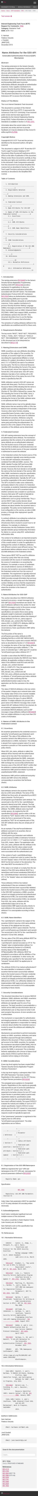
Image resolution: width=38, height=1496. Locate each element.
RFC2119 (14, 343)
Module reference (24, 7)
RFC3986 (14, 814)
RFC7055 (5, 296)
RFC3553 (27, 1173)
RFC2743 (19, 285)
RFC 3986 (6, 1475)
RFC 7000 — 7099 (30, 11)
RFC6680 (21, 280)
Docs (8, 11)
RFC (22, 11)
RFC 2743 (15, 1279)
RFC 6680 (6, 1481)
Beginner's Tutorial (8, 7)
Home (3, 11)
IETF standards (15, 11)
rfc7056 (14, 132)
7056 (21, 26)
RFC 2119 (13, 1269)
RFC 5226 (27, 1303)
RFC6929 (31, 643)
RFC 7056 (21, 1190)
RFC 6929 (24, 1331)
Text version (5, 16)
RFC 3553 (6, 1293)
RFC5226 (26, 1079)
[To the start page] (5, 1493)
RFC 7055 (27, 1343)
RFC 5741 (30, 122)
